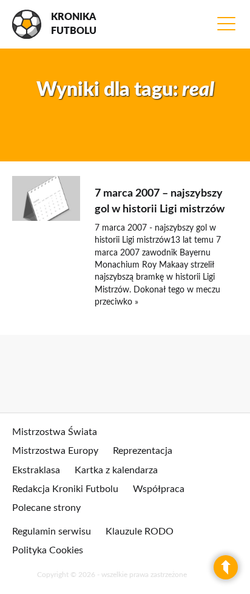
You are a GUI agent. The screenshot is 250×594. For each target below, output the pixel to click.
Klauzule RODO (140, 531)
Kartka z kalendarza (116, 470)
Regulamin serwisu (51, 531)
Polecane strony (46, 508)
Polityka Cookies (47, 550)
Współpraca (158, 489)
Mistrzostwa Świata (54, 432)
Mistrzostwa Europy (55, 451)
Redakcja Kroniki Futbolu (65, 489)
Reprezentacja (142, 451)
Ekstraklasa (36, 470)
